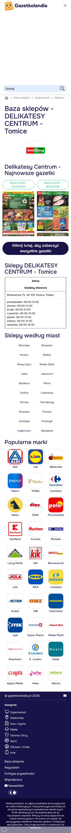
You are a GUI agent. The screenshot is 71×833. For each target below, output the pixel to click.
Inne (12, 752)
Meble (13, 729)
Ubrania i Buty (18, 735)
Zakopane (47, 430)
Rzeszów (46, 345)
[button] (64, 696)
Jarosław (24, 421)
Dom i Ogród (17, 723)
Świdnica (24, 383)
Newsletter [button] (16, 786)
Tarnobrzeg (47, 402)
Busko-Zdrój (47, 364)
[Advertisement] (35, 47)
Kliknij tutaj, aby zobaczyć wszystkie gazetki (35, 248)
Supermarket (42, 97)
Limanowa (47, 392)
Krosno (24, 355)
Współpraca (13, 780)
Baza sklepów (22, 97)
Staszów (24, 411)
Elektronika (16, 718)
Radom (47, 355)
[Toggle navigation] (65, 5)
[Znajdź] (62, 89)
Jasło (24, 373)
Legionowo (24, 430)
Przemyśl (46, 421)
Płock (47, 383)
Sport (13, 741)
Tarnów (24, 402)
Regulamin (12, 768)
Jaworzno (47, 373)
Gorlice (24, 392)
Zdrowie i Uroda (19, 746)
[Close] (4, 829)
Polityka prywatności (20, 774)
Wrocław (24, 345)
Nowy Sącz (24, 364)
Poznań (46, 411)
